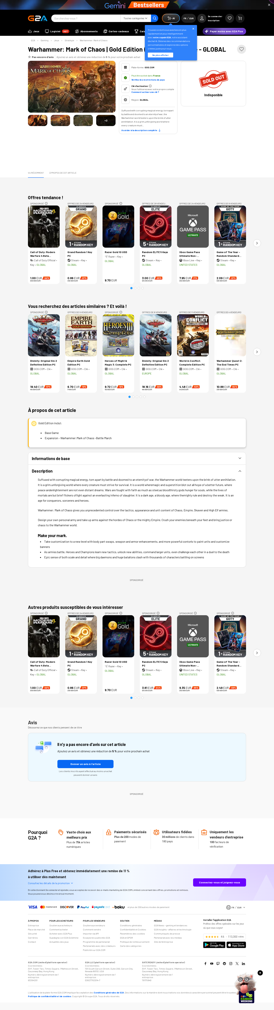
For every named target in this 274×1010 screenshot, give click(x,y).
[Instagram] (230, 963)
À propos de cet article (62, 172)
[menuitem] (33, 31)
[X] (237, 963)
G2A (33, 40)
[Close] (269, 5)
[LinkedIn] (243, 963)
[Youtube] (211, 963)
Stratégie (69, 40)
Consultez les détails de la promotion (49, 883)
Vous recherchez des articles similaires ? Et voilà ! (77, 306)
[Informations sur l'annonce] (46, 203)
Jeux (56, 40)
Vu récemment (36, 172)
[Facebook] (205, 963)
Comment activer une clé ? (145, 92)
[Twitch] (218, 963)
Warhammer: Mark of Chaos (94, 40)
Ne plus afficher (160, 55)
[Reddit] (224, 963)
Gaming (44, 40)
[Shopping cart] (240, 18)
